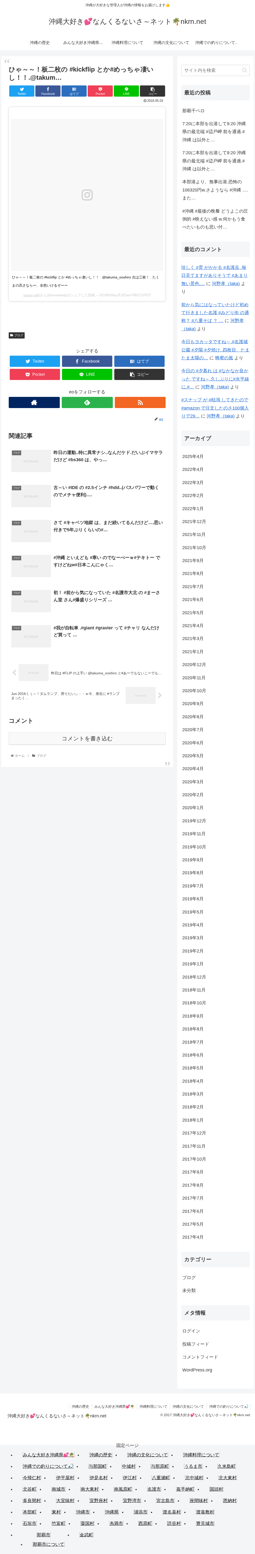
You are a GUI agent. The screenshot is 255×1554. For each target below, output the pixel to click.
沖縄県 (112, 1512)
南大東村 (90, 1489)
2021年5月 (193, 612)
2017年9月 (193, 1172)
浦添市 (140, 1512)
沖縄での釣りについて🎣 (228, 1406)
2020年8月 (193, 716)
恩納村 (230, 1500)
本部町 (29, 1512)
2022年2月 (193, 495)
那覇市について (48, 1544)
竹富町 (58, 1523)
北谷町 (29, 1489)
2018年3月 (193, 1094)
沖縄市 (83, 1512)
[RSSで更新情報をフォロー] (140, 402)
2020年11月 (194, 677)
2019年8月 (193, 872)
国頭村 (216, 1489)
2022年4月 (193, 469)
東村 (56, 1512)
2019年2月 (193, 950)
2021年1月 (193, 651)
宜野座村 (99, 1500)
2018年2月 (193, 1106)
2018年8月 (193, 1028)
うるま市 (193, 1466)
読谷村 (174, 1523)
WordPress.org (197, 1369)
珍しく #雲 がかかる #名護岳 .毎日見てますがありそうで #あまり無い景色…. (214, 275)
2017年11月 (194, 1146)
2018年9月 (193, 1016)
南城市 (58, 1489)
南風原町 (123, 1489)
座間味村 (199, 1500)
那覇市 (43, 1534)
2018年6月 (193, 1055)
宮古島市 (165, 1500)
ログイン (191, 1330)
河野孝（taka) (226, 283)
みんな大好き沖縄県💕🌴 (114, 1406)
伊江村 (129, 1477)
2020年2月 (193, 794)
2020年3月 (193, 781)
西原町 (145, 1523)
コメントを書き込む (87, 738)
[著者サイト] (34, 402)
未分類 (189, 1290)
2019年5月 (193, 912)
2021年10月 (194, 547)
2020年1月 (193, 807)
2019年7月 (193, 885)
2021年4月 (193, 625)
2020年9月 (193, 703)
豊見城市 (205, 1523)
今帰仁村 (32, 1477)
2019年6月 (193, 898)
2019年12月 (194, 820)
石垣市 (29, 1523)
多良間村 (32, 1500)
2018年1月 (193, 1120)
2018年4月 (193, 1081)
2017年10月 (194, 1159)
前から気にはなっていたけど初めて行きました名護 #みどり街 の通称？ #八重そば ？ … (215, 312)
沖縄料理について (153, 1406)
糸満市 (116, 1523)
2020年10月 (194, 690)
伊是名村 (99, 1477)
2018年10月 (194, 1002)
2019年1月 (193, 963)
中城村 (128, 1466)
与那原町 (160, 1466)
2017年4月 (193, 1237)
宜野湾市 (132, 1500)
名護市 (154, 1489)
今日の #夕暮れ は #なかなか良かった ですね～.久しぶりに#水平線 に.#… (215, 378)
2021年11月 (194, 534)
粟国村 (87, 1523)
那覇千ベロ (193, 110)
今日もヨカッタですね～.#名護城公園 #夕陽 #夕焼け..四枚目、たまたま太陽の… (215, 349)
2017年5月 (193, 1224)
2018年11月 (194, 989)
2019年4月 (193, 924)
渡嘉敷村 (205, 1512)
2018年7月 (193, 1042)
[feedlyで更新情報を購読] (87, 402)
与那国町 (98, 1466)
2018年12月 (194, 977)
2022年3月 (193, 482)
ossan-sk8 (31, 295)
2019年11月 (194, 833)
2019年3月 (193, 937)
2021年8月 (193, 573)
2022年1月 (193, 508)
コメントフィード (200, 1357)
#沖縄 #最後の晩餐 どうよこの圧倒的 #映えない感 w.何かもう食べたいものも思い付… (215, 219)
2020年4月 (193, 768)
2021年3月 (193, 638)
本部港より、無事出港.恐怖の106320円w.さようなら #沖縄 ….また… (215, 189)
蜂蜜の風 (224, 357)
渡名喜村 (172, 1512)
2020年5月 (193, 755)
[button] (244, 70)
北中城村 (194, 1477)
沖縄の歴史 (80, 1406)
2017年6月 (193, 1211)
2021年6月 (193, 599)
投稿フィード (195, 1344)
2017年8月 (193, 1185)
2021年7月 (193, 586)
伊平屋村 (65, 1477)
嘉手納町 (185, 1489)
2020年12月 (194, 664)
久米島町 (227, 1466)
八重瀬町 (161, 1477)
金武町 (86, 1534)
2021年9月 (193, 560)
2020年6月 (193, 742)
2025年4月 (193, 456)
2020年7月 (193, 729)
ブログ (18, 335)
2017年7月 (193, 1198)
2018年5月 (193, 1067)
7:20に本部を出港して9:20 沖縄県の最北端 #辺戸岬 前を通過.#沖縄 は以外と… (214, 131)
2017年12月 (194, 1133)
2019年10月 (194, 846)
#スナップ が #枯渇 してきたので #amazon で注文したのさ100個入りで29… (215, 407)
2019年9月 (193, 859)
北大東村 (228, 1477)
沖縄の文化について (188, 1406)
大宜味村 (65, 1500)
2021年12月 (194, 521)
